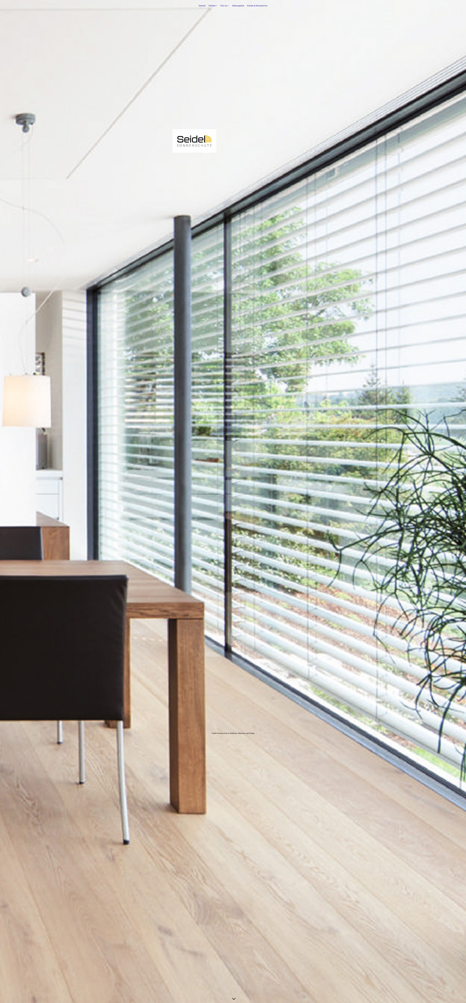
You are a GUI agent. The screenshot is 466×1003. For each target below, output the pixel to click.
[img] (233, 501)
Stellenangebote (238, 6)
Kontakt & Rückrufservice (257, 6)
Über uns (223, 6)
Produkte (212, 6)
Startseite (202, 6)
